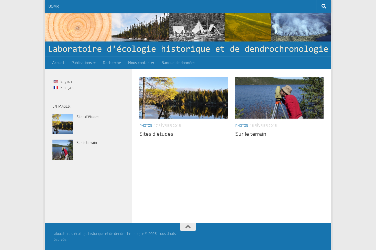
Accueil (58, 62)
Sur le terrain (250, 134)
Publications (81, 62)
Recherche (112, 62)
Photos (145, 125)
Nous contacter (141, 62)
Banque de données (178, 62)
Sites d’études (156, 134)
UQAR (53, 6)
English (66, 81)
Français (66, 87)
